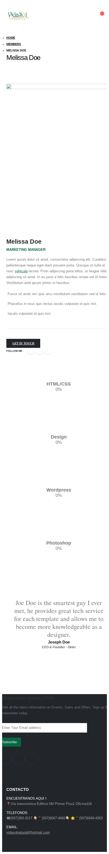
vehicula (21, 271)
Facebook (30, 350)
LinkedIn (47, 350)
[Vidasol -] (17, 15)
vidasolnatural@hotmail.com (28, 832)
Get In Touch (23, 343)
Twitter (39, 350)
